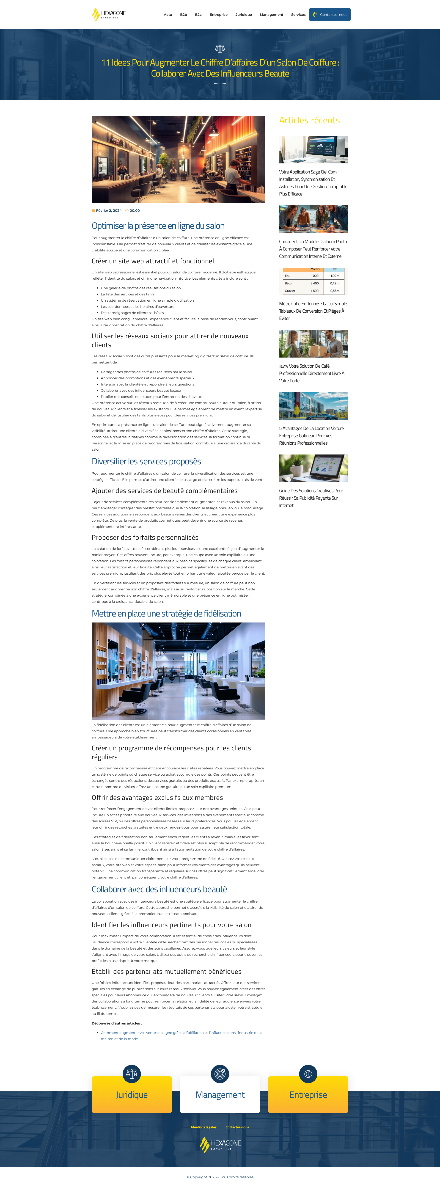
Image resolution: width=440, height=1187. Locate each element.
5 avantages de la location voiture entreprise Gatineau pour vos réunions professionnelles (311, 435)
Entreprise (219, 14)
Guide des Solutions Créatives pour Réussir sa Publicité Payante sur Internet (311, 498)
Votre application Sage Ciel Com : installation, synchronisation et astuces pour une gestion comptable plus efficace (313, 182)
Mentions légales (204, 1127)
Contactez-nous (333, 14)
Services (298, 14)
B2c (198, 14)
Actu (168, 14)
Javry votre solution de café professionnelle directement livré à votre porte (311, 373)
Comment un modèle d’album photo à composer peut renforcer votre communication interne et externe (313, 249)
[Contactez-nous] (315, 14)
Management (271, 14)
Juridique (244, 14)
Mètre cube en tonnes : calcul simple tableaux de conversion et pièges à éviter (313, 311)
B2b (183, 14)
